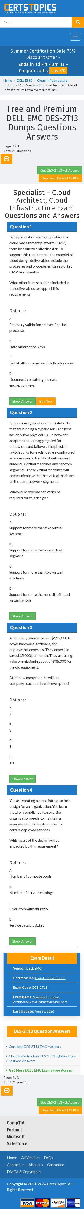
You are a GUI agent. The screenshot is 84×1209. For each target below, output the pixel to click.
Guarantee (55, 1164)
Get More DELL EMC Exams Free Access (40, 1070)
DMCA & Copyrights (24, 1171)
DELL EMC (24, 80)
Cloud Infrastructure (52, 80)
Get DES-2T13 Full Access (59, 170)
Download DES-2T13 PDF (60, 178)
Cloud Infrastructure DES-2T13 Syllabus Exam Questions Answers (41, 1058)
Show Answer (22, 401)
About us (35, 1164)
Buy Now (45, 401)
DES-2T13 (40, 987)
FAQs (48, 1157)
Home (8, 80)
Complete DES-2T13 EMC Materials (34, 1046)
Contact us (15, 1164)
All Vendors (30, 1157)
